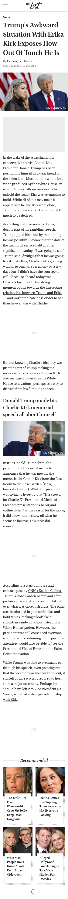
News (6, 17)
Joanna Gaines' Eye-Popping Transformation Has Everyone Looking (50, 806)
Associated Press (41, 224)
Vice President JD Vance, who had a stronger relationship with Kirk (32, 694)
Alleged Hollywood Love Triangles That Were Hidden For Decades (49, 868)
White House (48, 184)
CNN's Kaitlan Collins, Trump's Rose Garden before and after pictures (32, 596)
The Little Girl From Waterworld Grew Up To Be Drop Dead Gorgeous (17, 808)
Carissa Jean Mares (19, 61)
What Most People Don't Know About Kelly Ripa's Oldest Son (15, 866)
